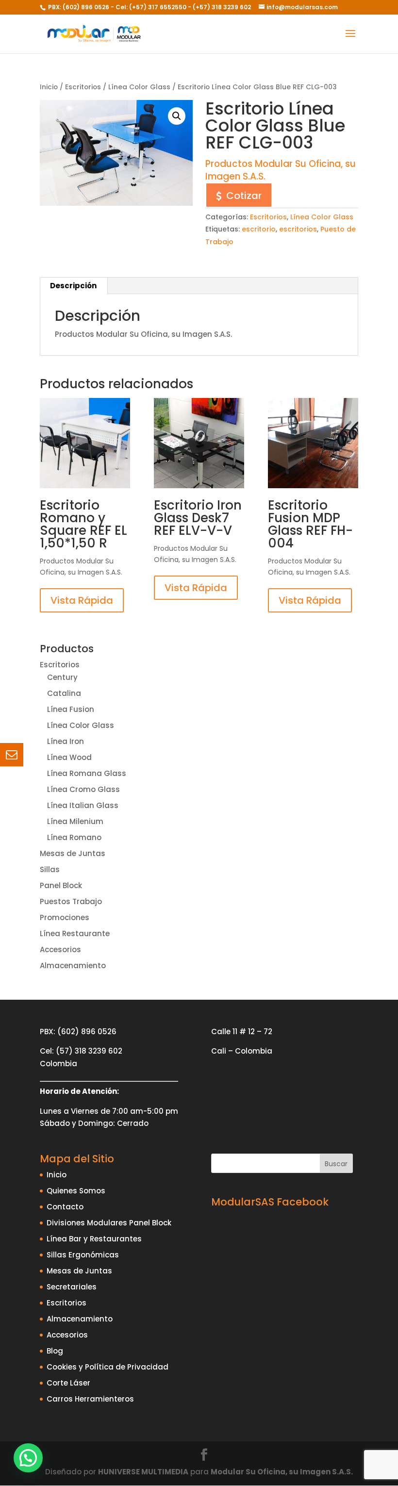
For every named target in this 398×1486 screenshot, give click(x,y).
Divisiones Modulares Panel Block (109, 1223)
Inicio (49, 87)
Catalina (64, 693)
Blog (55, 1351)
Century (62, 677)
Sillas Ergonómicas (83, 1255)
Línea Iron (65, 741)
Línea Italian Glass (82, 805)
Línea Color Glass (139, 87)
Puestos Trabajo (71, 901)
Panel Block (61, 885)
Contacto (65, 1207)
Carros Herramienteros (90, 1399)
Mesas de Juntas (72, 853)
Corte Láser (68, 1383)
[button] (176, 116)
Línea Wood (69, 757)
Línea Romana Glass (86, 773)
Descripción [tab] (73, 286)
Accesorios (60, 949)
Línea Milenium (75, 821)
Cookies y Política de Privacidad (107, 1367)
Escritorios (83, 87)
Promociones (64, 917)
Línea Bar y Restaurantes (94, 1239)
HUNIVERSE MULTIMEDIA (143, 1472)
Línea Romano (74, 837)
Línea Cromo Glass (83, 789)
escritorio (259, 229)
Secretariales (72, 1287)
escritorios (298, 229)
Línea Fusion (70, 709)
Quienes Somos (76, 1191)
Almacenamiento (73, 965)
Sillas (50, 869)
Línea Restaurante (75, 933)
